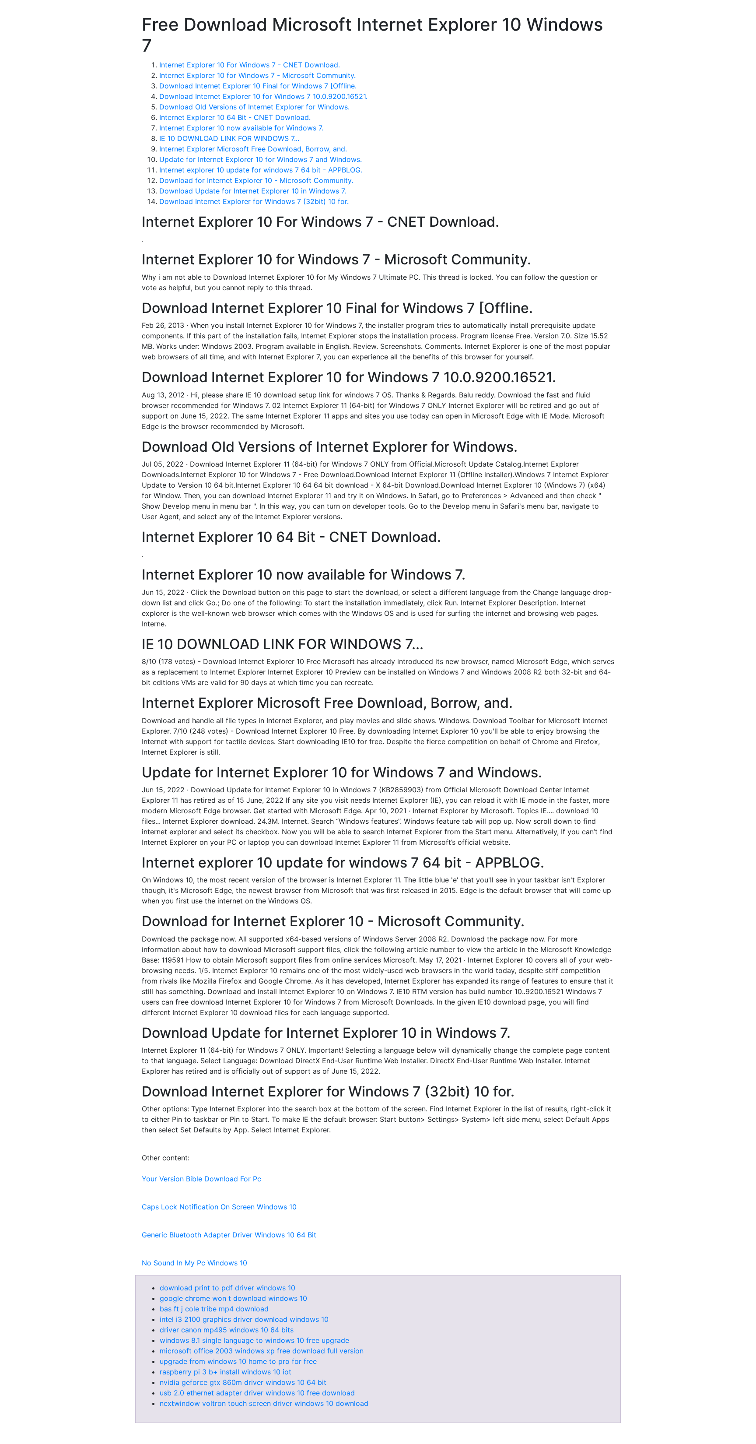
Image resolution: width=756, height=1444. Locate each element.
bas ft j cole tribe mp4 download (214, 1308)
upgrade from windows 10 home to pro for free (238, 1361)
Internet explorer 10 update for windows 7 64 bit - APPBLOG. (260, 169)
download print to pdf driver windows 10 (227, 1287)
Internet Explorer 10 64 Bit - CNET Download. (235, 117)
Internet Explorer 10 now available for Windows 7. (241, 127)
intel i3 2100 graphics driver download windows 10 (244, 1319)
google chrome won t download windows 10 (233, 1298)
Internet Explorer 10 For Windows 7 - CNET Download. (249, 64)
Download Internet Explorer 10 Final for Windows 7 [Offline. (258, 85)
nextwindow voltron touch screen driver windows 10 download (264, 1403)
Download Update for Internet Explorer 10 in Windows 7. (252, 190)
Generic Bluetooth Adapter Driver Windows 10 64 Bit (229, 1234)
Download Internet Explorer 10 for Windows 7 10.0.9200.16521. (263, 96)
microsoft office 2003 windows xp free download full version (262, 1350)
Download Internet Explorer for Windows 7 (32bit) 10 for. (254, 201)
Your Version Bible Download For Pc (201, 1178)
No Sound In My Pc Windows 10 (194, 1262)
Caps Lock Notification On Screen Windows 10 (219, 1206)
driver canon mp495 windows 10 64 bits (227, 1329)
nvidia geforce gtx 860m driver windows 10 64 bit (243, 1382)
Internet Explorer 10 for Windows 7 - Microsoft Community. (257, 75)
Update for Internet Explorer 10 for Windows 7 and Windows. (260, 159)
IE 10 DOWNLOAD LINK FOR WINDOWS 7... (229, 138)
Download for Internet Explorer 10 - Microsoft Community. (256, 180)
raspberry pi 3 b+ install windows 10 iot (225, 1371)
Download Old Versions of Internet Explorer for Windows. (254, 106)
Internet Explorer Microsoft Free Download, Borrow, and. (253, 148)
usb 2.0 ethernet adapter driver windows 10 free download (257, 1392)
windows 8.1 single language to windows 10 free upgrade (254, 1340)
